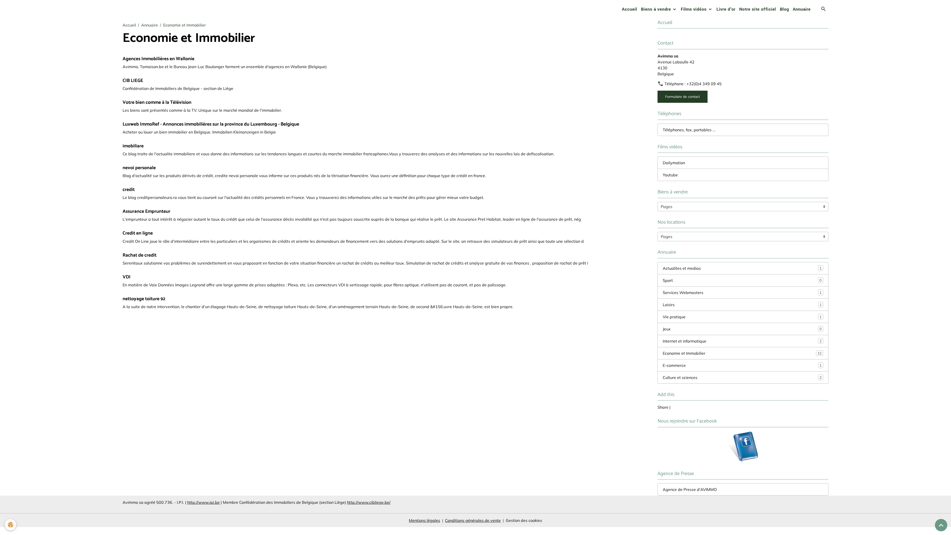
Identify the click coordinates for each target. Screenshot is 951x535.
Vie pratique (742, 316)
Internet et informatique (742, 341)
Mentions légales (424, 520)
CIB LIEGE (133, 80)
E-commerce (742, 365)
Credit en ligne (138, 233)
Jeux (742, 328)
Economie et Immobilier (742, 353)
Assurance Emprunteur (146, 211)
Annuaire (802, 9)
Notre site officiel (757, 9)
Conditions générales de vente (473, 520)
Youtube (670, 174)
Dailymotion (674, 162)
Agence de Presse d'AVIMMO (690, 489)
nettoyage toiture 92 (144, 299)
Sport (742, 280)
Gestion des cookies (524, 520)
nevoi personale (139, 168)
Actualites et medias (742, 268)
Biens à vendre (656, 9)
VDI (127, 277)
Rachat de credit (140, 255)
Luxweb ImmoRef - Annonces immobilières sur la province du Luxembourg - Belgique (211, 124)
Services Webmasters (742, 292)
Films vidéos (694, 9)
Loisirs (742, 304)
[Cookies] (10, 524)
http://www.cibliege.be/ (369, 502)
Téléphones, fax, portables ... (689, 129)
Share (663, 407)
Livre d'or (725, 9)
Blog (784, 9)
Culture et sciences (742, 377)
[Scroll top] (941, 525)
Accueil (629, 9)
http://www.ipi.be (203, 502)
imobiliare (133, 146)
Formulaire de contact (682, 96)
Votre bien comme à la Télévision (157, 102)
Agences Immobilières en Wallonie (158, 59)
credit (129, 189)
